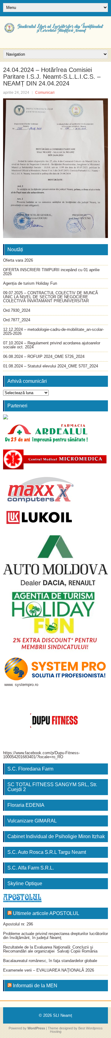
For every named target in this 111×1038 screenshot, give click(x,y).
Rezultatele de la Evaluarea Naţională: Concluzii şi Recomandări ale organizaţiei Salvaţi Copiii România (50, 949)
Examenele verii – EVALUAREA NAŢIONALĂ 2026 (48, 970)
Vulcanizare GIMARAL (32, 820)
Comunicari (45, 92)
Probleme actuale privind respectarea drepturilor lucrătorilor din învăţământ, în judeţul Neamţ (55, 935)
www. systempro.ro (21, 684)
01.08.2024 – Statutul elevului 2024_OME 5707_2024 (50, 366)
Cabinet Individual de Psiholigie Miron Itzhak (56, 836)
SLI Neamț (62, 1015)
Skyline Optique (24, 883)
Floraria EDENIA (25, 805)
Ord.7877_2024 (16, 320)
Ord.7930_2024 (16, 310)
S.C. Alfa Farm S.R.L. (30, 867)
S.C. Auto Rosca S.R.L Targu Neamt (46, 852)
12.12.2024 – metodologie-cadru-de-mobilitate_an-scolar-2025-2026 (53, 331)
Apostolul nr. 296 (18, 924)
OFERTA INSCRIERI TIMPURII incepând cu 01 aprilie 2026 (51, 271)
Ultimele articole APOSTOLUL (46, 913)
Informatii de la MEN (35, 985)
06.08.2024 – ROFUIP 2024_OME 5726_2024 (43, 356)
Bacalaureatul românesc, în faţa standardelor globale (50, 960)
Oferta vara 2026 (18, 260)
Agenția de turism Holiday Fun (30, 283)
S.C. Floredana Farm (30, 768)
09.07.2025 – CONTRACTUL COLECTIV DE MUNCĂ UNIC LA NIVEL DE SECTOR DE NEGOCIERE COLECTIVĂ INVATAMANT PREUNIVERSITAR (50, 297)
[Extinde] (93, 597)
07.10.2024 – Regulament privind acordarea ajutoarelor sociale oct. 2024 (51, 345)
